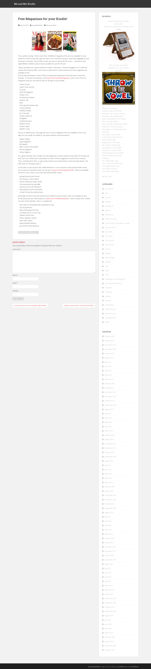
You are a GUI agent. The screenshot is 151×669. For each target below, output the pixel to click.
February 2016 (110, 336)
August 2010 (109, 616)
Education (108, 232)
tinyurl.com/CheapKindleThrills (63, 170)
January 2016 (109, 341)
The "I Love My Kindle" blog (112, 163)
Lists (106, 266)
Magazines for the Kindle (111, 142)
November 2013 (110, 448)
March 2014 (109, 431)
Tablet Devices (110, 309)
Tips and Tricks (110, 313)
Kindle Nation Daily (109, 140)
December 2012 (110, 495)
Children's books (111, 219)
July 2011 (108, 568)
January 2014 (109, 439)
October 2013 (109, 452)
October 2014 (109, 401)
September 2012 (110, 508)
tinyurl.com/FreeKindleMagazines (58, 78)
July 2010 (108, 620)
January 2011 (109, 594)
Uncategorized (110, 318)
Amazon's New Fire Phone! (111, 111)
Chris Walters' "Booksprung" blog (114, 129)
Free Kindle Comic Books (111, 135)
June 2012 (108, 521)
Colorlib (120, 667)
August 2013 (109, 461)
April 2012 (108, 530)
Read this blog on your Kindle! (112, 153)
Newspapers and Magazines (115, 279)
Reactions (108, 292)
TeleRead (105, 158)
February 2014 (110, 435)
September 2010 (110, 611)
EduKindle (105, 132)
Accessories (109, 189)
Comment (16, 249)
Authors (108, 210)
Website (15, 291)
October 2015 (109, 353)
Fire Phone (109, 236)
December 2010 (110, 598)
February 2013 (110, 487)
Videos (107, 322)
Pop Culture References (113, 283)
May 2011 (108, 577)
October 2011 (109, 555)
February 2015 (110, 383)
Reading (108, 296)
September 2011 (110, 560)
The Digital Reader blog (110, 166)
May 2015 (108, 371)
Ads (106, 193)
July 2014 (108, 414)
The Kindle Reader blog (110, 171)
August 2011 (109, 564)
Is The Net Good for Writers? (112, 137)
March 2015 (109, 379)
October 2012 (109, 504)
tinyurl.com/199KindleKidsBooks (57, 198)
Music (107, 270)
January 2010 (109, 641)
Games (107, 249)
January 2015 (109, 388)
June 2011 (108, 573)
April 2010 (108, 628)
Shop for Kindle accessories (112, 155)
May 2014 (108, 422)
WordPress (135, 667)
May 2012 (108, 525)
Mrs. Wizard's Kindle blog (111, 145)
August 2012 (109, 512)
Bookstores (109, 215)
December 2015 (110, 345)
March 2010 (109, 633)
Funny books (109, 245)
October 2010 (109, 607)
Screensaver (109, 305)
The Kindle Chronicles (110, 169)
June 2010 (108, 624)
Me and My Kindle (24, 3)
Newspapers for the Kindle (111, 148)
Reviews (108, 301)
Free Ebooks (109, 240)
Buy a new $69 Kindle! (110, 121)
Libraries (108, 262)
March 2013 (109, 482)
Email (15, 283)
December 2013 (110, 444)
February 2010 (110, 637)
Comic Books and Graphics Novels (117, 223)
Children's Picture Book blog (112, 127)
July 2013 (108, 465)
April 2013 (108, 478)
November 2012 (110, 500)
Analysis (108, 202)
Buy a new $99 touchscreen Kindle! (114, 124)
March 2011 (109, 585)
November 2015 (110, 349)
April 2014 (108, 426)
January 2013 (109, 491)
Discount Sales (51, 25)
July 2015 (108, 362)
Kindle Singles (110, 258)
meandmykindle (37, 25)
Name (15, 275)
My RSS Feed (107, 176)
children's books (24, 232)
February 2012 (110, 538)
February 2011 (110, 590)
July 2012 (108, 517)
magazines (34, 232)
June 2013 (108, 469)
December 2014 (110, 392)
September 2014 (110, 405)
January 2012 (109, 543)
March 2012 (109, 534)
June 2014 (108, 418)
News (107, 275)
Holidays (108, 253)
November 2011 (110, 551)
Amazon (108, 197)
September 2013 (110, 457)
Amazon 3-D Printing (109, 108)
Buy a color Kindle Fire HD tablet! (114, 119)
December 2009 (110, 646)
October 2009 (109, 650)
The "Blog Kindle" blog (110, 161)
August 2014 (109, 409)
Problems (108, 288)
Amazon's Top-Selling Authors (113, 116)
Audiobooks (109, 206)
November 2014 (110, 396)
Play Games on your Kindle (111, 150)
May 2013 (108, 474)
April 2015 (108, 375)
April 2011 (108, 581)
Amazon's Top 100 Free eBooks (113, 114)
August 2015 (109, 358)
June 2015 (108, 366)
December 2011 (110, 547)
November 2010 (110, 603)
